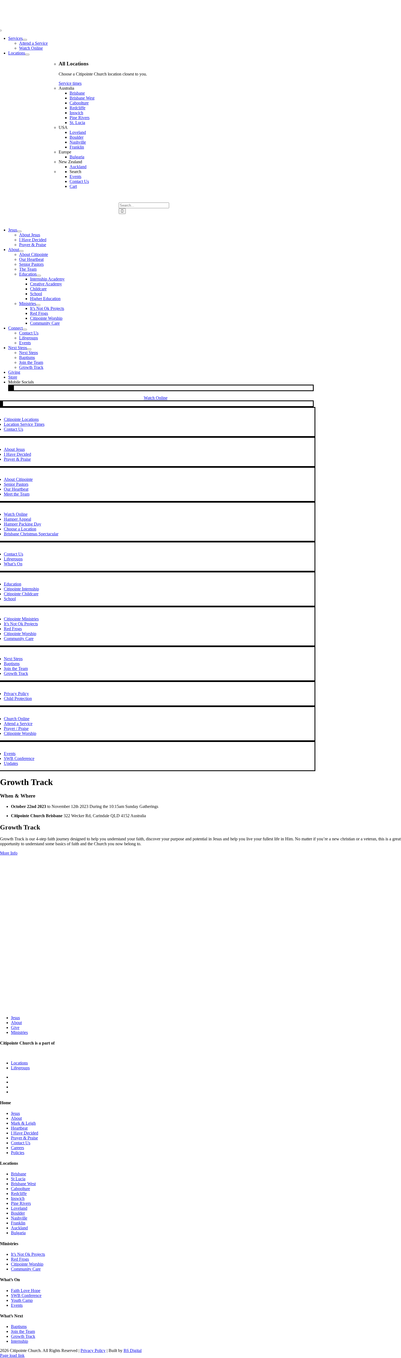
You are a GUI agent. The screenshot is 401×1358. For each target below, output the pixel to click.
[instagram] (11, 388)
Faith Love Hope (25, 1290)
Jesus (15, 1017)
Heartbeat (19, 1128)
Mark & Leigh (23, 1123)
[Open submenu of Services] (25, 40)
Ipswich (18, 1198)
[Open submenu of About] (21, 251)
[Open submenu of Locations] (27, 54)
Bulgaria (18, 1232)
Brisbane (18, 1174)
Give (15, 1027)
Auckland (19, 1228)
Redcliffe (19, 1193)
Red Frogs (20, 1259)
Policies (17, 1152)
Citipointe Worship (27, 1264)
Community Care (26, 1269)
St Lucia (18, 1178)
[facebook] (10, 388)
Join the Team (23, 1331)
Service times (70, 83)
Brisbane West (23, 1183)
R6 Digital (133, 1350)
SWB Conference (26, 1295)
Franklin (18, 1223)
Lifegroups (20, 1068)
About (16, 1022)
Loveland (19, 1208)
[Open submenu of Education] (39, 275)
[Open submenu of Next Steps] (29, 349)
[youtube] (13, 388)
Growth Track (23, 1336)
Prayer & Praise (24, 1138)
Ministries (19, 1032)
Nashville (19, 1218)
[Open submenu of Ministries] (38, 305)
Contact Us (20, 1142)
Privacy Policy (93, 1350)
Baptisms (19, 1326)
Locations (19, 1063)
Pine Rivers (21, 1203)
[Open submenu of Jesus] (19, 231)
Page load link (12, 1355)
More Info (8, 853)
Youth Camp (22, 1300)
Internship (19, 1341)
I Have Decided (24, 1133)
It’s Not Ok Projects (28, 1254)
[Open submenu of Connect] (25, 329)
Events (17, 1305)
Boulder (18, 1213)
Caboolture (20, 1188)
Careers (17, 1147)
